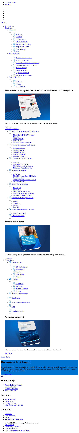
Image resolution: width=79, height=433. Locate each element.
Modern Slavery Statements (14, 419)
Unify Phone (17, 140)
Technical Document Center (21, 302)
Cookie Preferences (11, 428)
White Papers (20, 269)
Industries (12, 30)
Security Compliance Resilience (26, 65)
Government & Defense (23, 44)
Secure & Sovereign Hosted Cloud (23, 209)
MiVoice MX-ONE (19, 154)
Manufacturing (20, 49)
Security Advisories (18, 311)
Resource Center (17, 262)
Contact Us (8, 414)
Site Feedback (9, 425)
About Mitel (19, 284)
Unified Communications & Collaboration (25, 131)
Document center (10, 387)
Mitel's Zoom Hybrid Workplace (23, 135)
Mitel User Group (10, 390)
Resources (8, 260)
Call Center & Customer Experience (27, 63)
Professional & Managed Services (22, 198)
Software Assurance (18, 216)
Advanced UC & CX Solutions (21, 158)
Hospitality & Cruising (23, 47)
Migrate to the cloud (22, 73)
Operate (15, 205)
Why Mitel (8, 26)
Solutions (8, 28)
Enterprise (19, 81)
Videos (18, 272)
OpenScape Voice (19, 150)
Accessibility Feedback (12, 427)
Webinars (19, 277)
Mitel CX (16, 162)
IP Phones (16, 174)
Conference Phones (19, 181)
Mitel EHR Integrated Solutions (23, 193)
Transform (16, 203)
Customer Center (10, 2)
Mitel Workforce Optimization (23, 166)
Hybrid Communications (24, 58)
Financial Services (21, 42)
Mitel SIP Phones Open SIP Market (24, 176)
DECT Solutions (18, 178)
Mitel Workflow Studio (20, 164)
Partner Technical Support (13, 385)
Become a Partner (10, 403)
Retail (17, 52)
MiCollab (16, 137)
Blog (13, 307)
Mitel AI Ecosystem (22, 60)
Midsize (18, 84)
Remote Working (21, 68)
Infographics (20, 274)
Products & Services (12, 129)
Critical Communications (20, 184)
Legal (7, 417)
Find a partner (9, 401)
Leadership (19, 286)
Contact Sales (5, 357)
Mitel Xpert (17, 188)
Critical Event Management (22, 191)
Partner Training (10, 399)
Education (19, 37)
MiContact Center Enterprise (22, 168)
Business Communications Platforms (23, 145)
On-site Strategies (21, 70)
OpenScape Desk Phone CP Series (24, 180)
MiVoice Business (19, 149)
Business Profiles (14, 77)
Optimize (16, 207)
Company (15, 279)
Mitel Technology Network (14, 405)
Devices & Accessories (19, 170)
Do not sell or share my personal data (17, 430)
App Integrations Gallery (24, 75)
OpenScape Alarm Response (22, 195)
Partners (7, 4)
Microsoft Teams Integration (22, 142)
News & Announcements (20, 294)
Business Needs (14, 53)
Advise (15, 201)
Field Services (20, 39)
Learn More (9, 258)
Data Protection (10, 416)
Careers (18, 291)
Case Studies (16, 298)
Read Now (8, 127)
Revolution (16, 190)
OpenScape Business (20, 156)
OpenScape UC (18, 139)
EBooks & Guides (22, 267)
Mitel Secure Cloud (19, 213)
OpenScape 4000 (18, 152)
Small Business (21, 86)
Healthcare (19, 34)
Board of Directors (22, 289)
